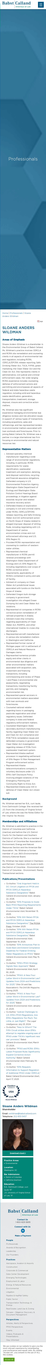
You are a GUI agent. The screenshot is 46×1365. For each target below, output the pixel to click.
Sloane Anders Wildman (19, 1106)
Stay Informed (12, 1340)
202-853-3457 (20, 1116)
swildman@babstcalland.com (22, 1114)
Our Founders (12, 1255)
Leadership (11, 1251)
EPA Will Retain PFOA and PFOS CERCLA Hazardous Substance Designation (22, 920)
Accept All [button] (9, 1359)
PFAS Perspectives (14, 1327)
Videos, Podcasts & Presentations (14, 1335)
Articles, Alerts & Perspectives (19, 1323)
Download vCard (17, 1153)
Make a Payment (23, 1236)
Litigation (10, 1292)
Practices (10, 1260)
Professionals (16, 313)
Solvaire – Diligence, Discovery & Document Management (20, 1314)
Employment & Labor (15, 1281)
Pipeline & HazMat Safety (17, 1296)
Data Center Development (17, 1274)
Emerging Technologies (16, 1278)
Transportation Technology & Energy (19, 1304)
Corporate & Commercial (17, 1271)
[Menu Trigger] (41, 5)
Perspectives (12, 1320)
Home (5, 313)
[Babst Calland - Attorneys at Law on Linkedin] (23, 1231)
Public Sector (12, 1299)
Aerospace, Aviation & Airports (20, 1263)
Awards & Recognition (16, 1248)
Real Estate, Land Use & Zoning (20, 1309)
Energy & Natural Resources (18, 1285)
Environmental (12, 1288)
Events (9, 1330)
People (9, 1240)
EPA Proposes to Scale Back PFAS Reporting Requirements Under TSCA (23, 905)
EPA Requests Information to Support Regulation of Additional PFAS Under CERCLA (22, 1070)
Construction (12, 1267)
